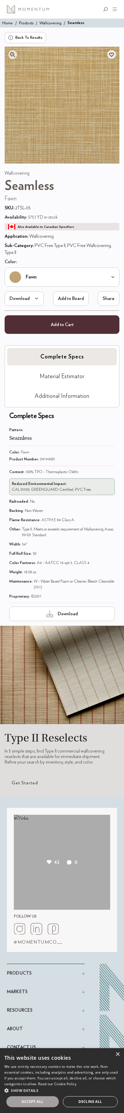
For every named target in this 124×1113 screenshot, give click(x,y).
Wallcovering (50, 23)
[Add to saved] (111, 54)
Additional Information (62, 396)
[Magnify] (12, 54)
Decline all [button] (90, 1101)
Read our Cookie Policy (57, 1083)
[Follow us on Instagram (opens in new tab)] (19, 929)
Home (7, 23)
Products (26, 23)
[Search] (106, 9)
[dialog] (62, 1080)
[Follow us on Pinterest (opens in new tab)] (53, 929)
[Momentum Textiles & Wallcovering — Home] (30, 9)
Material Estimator (62, 376)
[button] (62, 1090)
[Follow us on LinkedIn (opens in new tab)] (36, 929)
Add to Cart (62, 324)
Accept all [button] (32, 1101)
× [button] (117, 1054)
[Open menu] (113, 9)
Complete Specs (62, 357)
